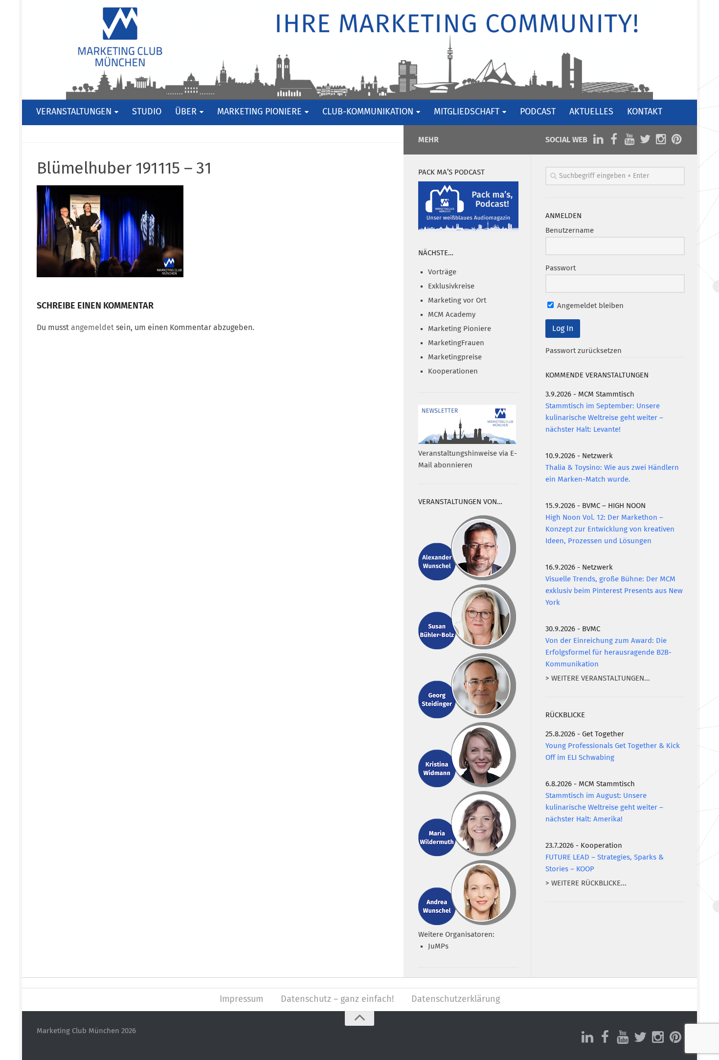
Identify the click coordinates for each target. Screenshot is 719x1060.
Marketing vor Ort (457, 300)
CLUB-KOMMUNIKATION (367, 112)
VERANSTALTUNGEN (74, 112)
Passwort (560, 268)
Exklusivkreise (451, 286)
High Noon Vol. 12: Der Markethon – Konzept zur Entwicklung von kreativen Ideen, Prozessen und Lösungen (609, 529)
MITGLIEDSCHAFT (466, 112)
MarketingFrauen (456, 343)
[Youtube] (629, 139)
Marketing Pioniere (459, 328)
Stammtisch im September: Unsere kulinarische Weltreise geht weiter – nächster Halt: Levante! (604, 417)
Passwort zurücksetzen (583, 350)
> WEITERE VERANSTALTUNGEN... (597, 678)
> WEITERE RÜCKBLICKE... (586, 883)
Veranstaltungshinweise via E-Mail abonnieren (467, 459)
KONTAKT (644, 112)
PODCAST (538, 112)
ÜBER (186, 112)
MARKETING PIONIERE (259, 112)
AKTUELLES (591, 112)
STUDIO (146, 112)
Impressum (241, 999)
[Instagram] (661, 139)
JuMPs (438, 946)
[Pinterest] (676, 139)
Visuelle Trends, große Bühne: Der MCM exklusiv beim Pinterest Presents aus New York (614, 590)
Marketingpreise (455, 357)
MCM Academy (451, 314)
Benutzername (569, 230)
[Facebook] (614, 139)
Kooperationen (453, 371)
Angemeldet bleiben (589, 305)
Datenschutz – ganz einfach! (337, 999)
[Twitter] (645, 139)
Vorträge (442, 272)
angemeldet (92, 327)
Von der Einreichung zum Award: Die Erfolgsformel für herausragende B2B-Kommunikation (608, 652)
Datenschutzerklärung (455, 999)
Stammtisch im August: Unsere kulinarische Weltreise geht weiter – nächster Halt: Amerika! (604, 807)
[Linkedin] (598, 139)
